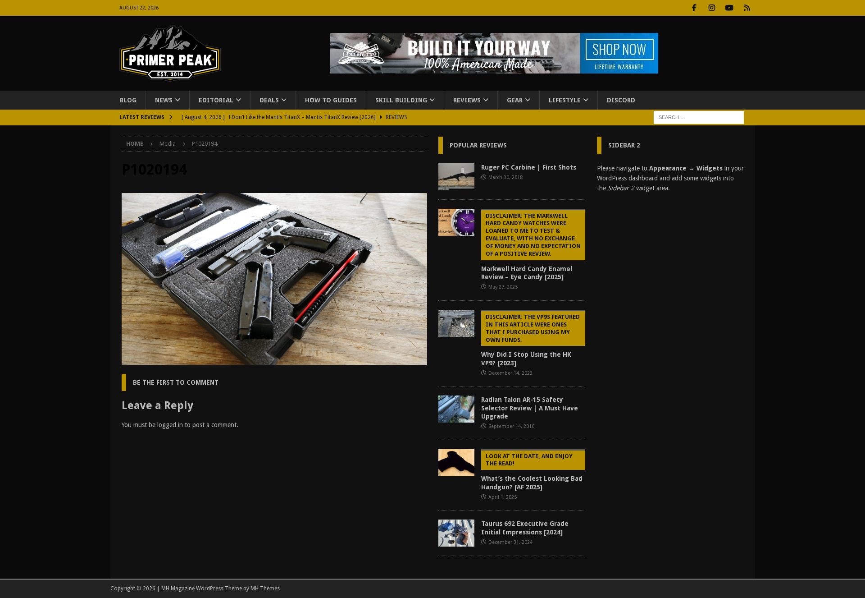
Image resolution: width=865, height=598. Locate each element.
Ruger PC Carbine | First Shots (528, 167)
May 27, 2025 (503, 287)
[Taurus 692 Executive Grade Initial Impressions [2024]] (456, 533)
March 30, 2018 (505, 177)
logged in (170, 424)
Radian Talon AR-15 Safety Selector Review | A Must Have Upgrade (529, 407)
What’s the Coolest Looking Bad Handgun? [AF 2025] (532, 472)
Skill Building (401, 100)
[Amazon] (747, 8)
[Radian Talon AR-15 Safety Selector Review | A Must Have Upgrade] (456, 409)
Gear (515, 100)
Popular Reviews (478, 145)
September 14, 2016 (511, 426)
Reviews (467, 100)
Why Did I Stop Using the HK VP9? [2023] (530, 340)
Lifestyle (565, 100)
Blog (128, 100)
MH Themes (265, 588)
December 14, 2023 (510, 373)
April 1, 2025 (502, 497)
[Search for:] (699, 117)
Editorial (216, 100)
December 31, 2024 (510, 542)
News (164, 100)
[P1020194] (274, 359)
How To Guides (331, 100)
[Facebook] (694, 8)
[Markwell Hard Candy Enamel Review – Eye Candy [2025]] (456, 222)
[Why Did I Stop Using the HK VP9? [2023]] (456, 323)
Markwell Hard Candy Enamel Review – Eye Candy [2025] (531, 246)
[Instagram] (712, 8)
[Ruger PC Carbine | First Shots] (456, 176)
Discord (621, 100)
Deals (269, 100)
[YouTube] (730, 8)
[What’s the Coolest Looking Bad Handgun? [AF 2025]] (456, 462)
